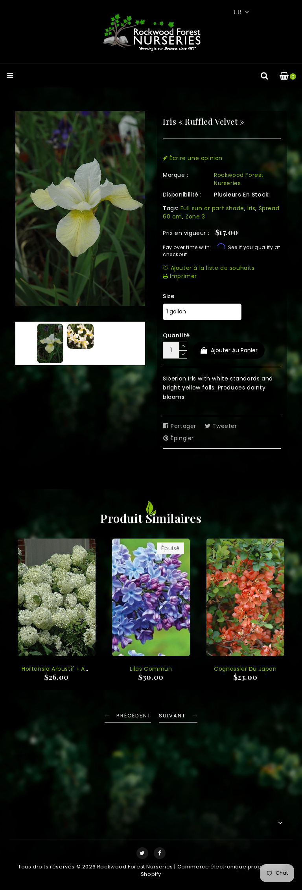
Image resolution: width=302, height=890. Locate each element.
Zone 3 (195, 216)
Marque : (175, 175)
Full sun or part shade (212, 208)
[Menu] (10, 76)
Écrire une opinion (195, 158)
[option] (50, 343)
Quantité (176, 335)
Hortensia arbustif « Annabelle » (68, 669)
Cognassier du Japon (245, 669)
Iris (251, 208)
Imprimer (182, 276)
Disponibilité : (182, 194)
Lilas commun (151, 669)
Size (168, 296)
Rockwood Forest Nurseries (239, 179)
